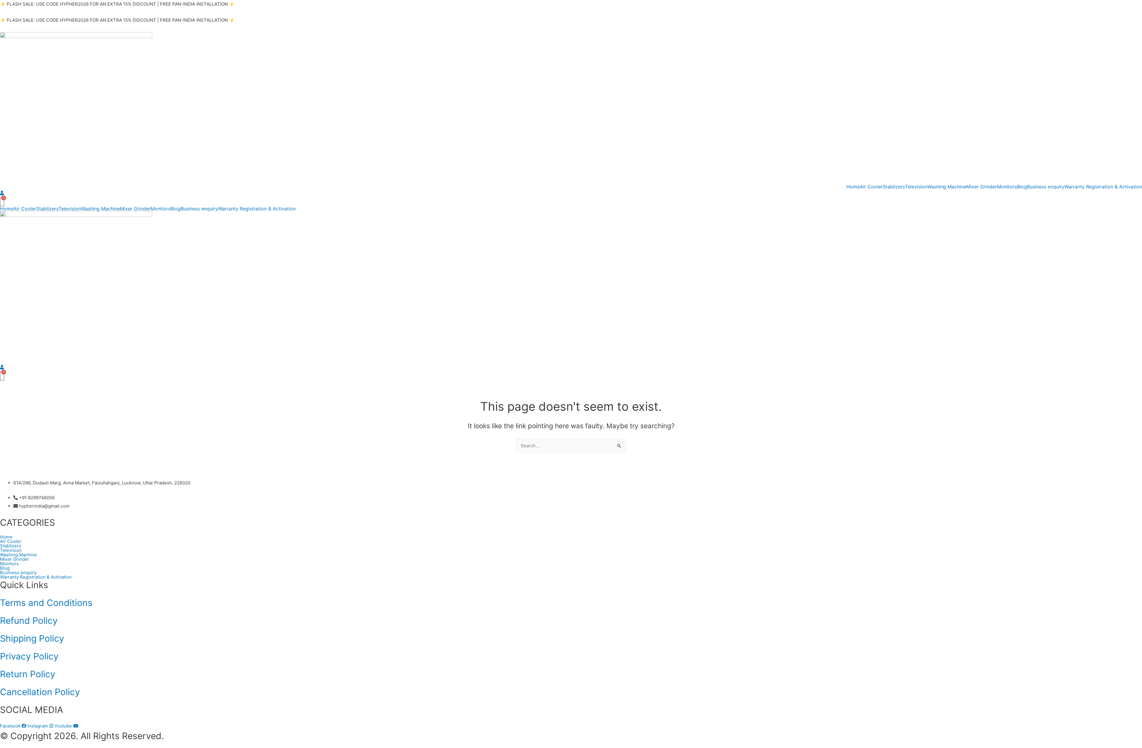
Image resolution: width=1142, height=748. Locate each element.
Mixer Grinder (981, 186)
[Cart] (2, 201)
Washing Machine (946, 186)
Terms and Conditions (46, 602)
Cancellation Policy (40, 691)
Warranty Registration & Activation (1103, 186)
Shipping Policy (32, 638)
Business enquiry (1045, 186)
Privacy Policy (29, 656)
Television (916, 186)
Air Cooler (871, 186)
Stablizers (894, 186)
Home (853, 186)
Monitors (1007, 186)
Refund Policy (29, 620)
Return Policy (27, 674)
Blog (1022, 186)
